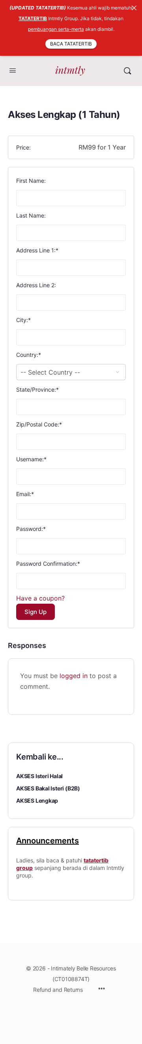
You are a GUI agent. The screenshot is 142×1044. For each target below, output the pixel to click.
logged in (74, 676)
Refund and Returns (58, 989)
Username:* (31, 459)
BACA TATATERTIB (71, 44)
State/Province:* (37, 389)
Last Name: (31, 215)
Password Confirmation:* (48, 563)
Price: (23, 147)
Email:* (25, 494)
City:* (23, 319)
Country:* (28, 354)
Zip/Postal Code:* (39, 424)
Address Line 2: (36, 285)
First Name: (31, 180)
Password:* (31, 528)
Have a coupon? (40, 598)
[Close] (134, 7)
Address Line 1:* (37, 250)
